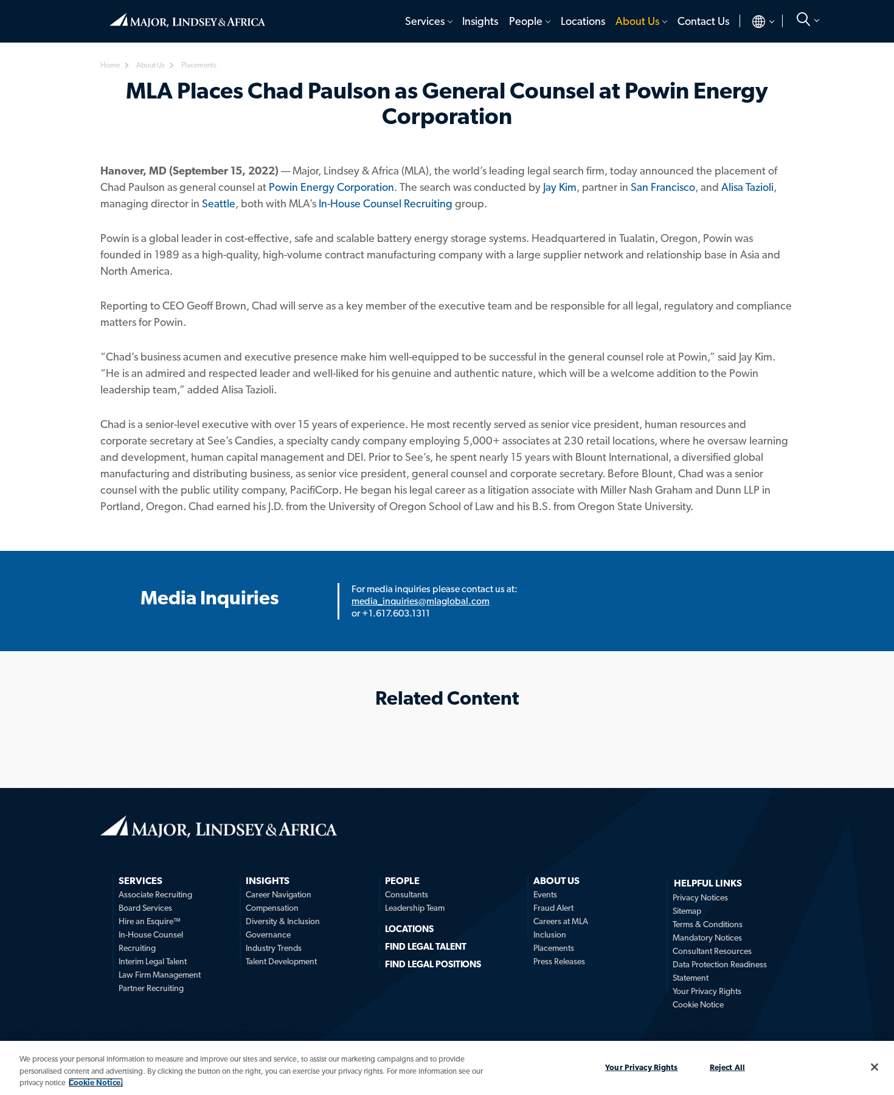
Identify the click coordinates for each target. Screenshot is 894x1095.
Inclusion (549, 934)
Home (187, 15)
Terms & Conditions (708, 924)
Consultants (406, 894)
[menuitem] (428, 21)
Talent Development (281, 961)
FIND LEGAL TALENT (425, 946)
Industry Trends (274, 948)
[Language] (753, 21)
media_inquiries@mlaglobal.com (421, 601)
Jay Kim (560, 187)
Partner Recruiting (151, 988)
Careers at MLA (560, 921)
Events (545, 894)
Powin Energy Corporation (331, 187)
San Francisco (663, 187)
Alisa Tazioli (747, 187)
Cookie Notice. (96, 1082)
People (525, 21)
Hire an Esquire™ (150, 921)
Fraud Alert (553, 908)
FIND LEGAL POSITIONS (433, 964)
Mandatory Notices (707, 937)
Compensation (272, 908)
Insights (480, 21)
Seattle (218, 203)
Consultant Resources (712, 951)
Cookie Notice (698, 1004)
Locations (583, 21)
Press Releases (559, 961)
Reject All (727, 1066)
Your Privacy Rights (707, 991)
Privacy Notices (700, 897)
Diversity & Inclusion (283, 921)
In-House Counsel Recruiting (385, 203)
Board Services (145, 908)
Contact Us (703, 21)
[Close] (874, 1067)
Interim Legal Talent (153, 961)
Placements (553, 948)
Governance (268, 934)
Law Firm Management (160, 974)
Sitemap (687, 911)
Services (425, 21)
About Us (637, 21)
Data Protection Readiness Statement (720, 971)
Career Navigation (278, 894)
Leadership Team (415, 908)
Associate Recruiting (155, 894)
